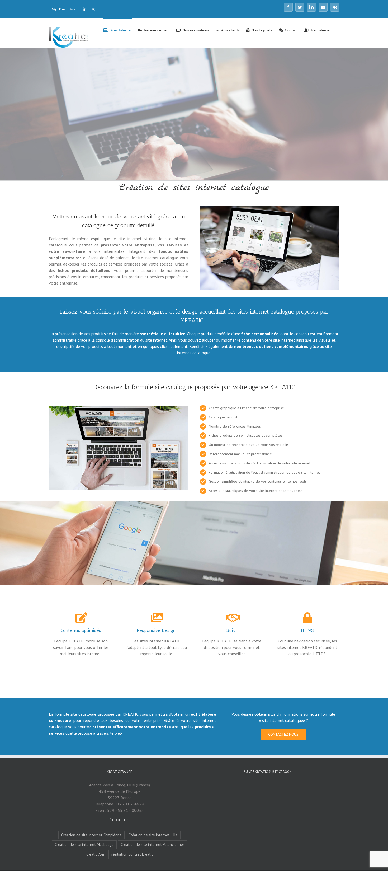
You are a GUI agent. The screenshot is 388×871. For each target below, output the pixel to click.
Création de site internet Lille (153, 834)
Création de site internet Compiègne (91, 834)
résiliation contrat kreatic (132, 854)
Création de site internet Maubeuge (84, 844)
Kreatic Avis (95, 854)
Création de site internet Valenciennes (152, 844)
